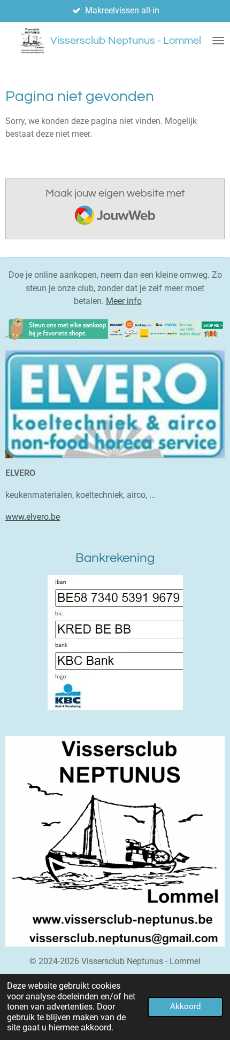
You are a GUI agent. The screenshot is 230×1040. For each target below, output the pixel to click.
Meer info (124, 301)
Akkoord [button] (185, 1006)
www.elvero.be (32, 517)
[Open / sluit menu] (218, 40)
